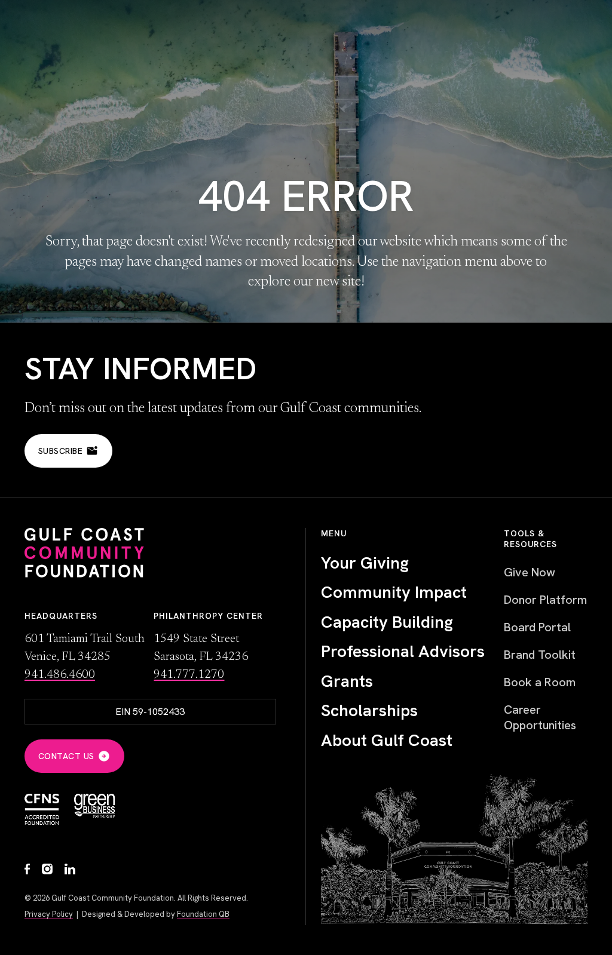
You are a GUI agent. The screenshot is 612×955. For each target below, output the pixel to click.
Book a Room (540, 682)
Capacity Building (387, 622)
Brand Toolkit (540, 654)
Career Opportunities (540, 717)
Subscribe (60, 451)
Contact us (66, 756)
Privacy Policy (49, 914)
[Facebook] (27, 870)
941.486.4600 (60, 675)
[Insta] (47, 870)
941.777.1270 (189, 675)
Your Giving (365, 563)
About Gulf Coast (386, 740)
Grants (347, 681)
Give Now (529, 572)
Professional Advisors (403, 651)
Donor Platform (545, 599)
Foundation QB (203, 914)
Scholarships (369, 710)
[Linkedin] (70, 870)
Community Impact (394, 592)
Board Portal (537, 627)
